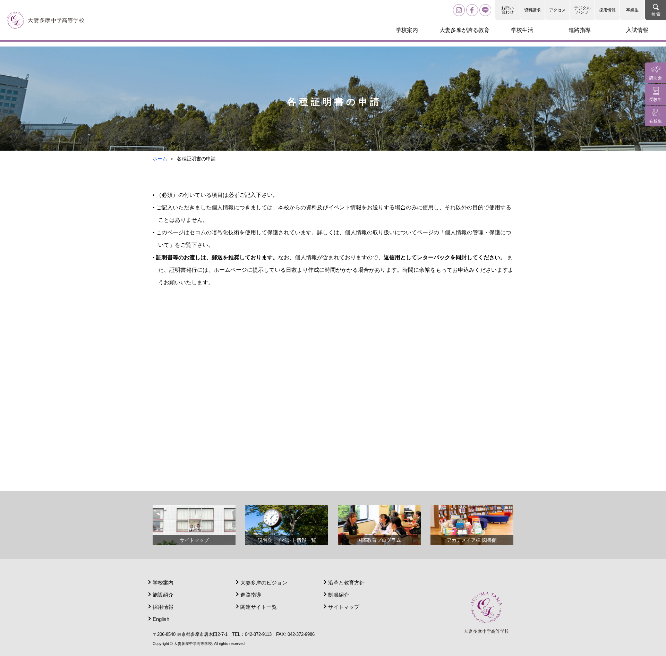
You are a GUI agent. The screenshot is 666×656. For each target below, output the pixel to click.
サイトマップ (343, 606)
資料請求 (532, 10)
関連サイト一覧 (258, 606)
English (161, 619)
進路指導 (250, 594)
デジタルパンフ (582, 10)
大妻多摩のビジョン (263, 582)
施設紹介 (163, 594)
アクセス (557, 10)
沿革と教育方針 (346, 582)
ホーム (160, 158)
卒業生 (632, 10)
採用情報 (607, 10)
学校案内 (163, 582)
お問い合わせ (507, 10)
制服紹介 (338, 594)
